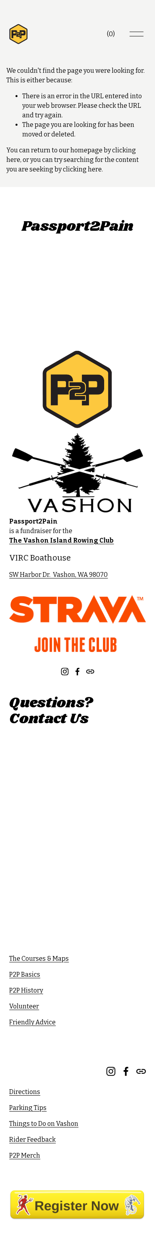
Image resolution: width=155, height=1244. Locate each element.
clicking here (82, 169)
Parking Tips (27, 1108)
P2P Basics (24, 974)
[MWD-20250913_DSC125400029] (60, 328)
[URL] (90, 672)
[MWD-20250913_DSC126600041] (26, 294)
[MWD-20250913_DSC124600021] (95, 328)
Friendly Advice (32, 1022)
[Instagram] (65, 672)
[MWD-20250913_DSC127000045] (95, 260)
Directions (24, 1092)
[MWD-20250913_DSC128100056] (26, 260)
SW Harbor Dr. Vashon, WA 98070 (58, 574)
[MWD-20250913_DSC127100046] (60, 260)
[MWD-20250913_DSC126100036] (60, 294)
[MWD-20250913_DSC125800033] (129, 294)
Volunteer (24, 1006)
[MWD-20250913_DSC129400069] (129, 328)
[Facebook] (77, 672)
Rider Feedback (32, 1139)
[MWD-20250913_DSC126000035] (95, 294)
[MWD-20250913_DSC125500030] (26, 328)
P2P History (26, 990)
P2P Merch (24, 1155)
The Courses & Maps (39, 958)
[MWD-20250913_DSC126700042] (129, 260)
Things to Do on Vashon (43, 1123)
